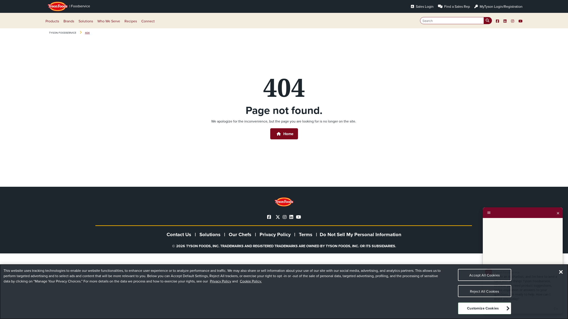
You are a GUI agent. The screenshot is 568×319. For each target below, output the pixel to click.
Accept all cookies (484, 275)
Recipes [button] (130, 21)
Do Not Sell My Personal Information (360, 234)
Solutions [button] (86, 21)
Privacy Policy (220, 281)
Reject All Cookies (484, 291)
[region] (284, 291)
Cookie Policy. (251, 281)
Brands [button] (68, 21)
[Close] (558, 212)
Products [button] (52, 21)
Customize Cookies (483, 308)
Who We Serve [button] (108, 21)
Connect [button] (148, 21)
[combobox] (456, 20)
